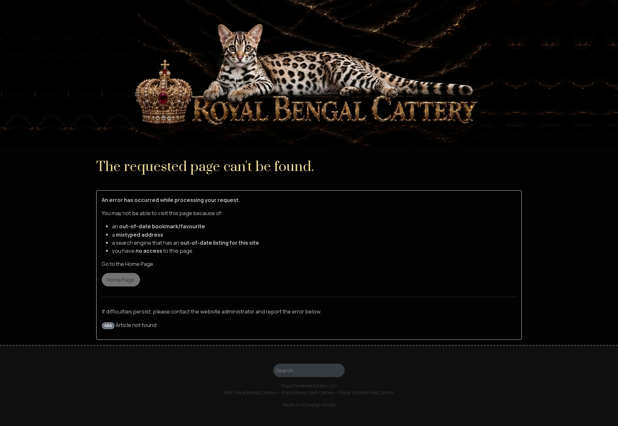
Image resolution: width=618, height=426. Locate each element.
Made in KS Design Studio (309, 405)
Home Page (121, 279)
